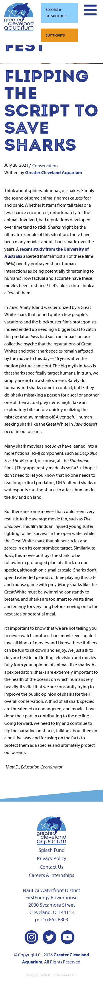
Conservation (45, 165)
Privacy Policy (51, 858)
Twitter (49, 937)
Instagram (31, 937)
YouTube (67, 937)
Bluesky (85, 937)
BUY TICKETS (55, 35)
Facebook (13, 937)
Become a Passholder (55, 12)
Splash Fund (52, 850)
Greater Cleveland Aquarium (53, 172)
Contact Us (51, 867)
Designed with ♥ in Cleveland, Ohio (51, 975)
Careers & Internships (51, 875)
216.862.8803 (54, 919)
